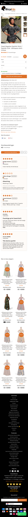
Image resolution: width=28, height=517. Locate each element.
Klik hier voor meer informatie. (8, 132)
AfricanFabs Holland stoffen (14, 435)
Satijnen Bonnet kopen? (14, 462)
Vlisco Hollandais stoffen (14, 465)
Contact (14, 403)
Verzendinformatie (14, 405)
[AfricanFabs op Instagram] (10, 471)
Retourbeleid (14, 408)
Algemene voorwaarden (14, 412)
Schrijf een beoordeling (10, 152)
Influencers (14, 428)
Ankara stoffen (14, 444)
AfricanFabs (17, 506)
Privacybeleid (14, 419)
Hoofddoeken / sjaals (14, 447)
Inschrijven (22, 500)
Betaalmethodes (14, 406)
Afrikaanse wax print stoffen (14, 442)
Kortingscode (14, 424)
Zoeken (14, 430)
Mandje (25, 3)
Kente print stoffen (14, 454)
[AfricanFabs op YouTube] (18, 471)
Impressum (14, 421)
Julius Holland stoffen (14, 453)
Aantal (2, 65)
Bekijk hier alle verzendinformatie (14, 481)
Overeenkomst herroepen (14, 413)
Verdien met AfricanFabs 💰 (14, 426)
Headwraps (14, 449)
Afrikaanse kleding (14, 440)
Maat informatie (14, 410)
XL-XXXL (8, 289)
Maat (2, 59)
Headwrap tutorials (14, 417)
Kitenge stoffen (14, 456)
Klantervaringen (14, 399)
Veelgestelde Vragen (14, 401)
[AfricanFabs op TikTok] (12, 471)
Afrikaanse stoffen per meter (14, 438)
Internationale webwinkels (14, 415)
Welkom (5, 1)
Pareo (14, 460)
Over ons (14, 397)
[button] (4, 52)
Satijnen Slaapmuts (14, 445)
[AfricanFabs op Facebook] (15, 471)
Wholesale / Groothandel (14, 422)
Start (2, 13)
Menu (4, 3)
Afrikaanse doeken (14, 437)
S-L (4, 289)
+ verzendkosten (16, 56)
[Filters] (21, 152)
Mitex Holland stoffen (14, 458)
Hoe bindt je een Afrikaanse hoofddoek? (14, 451)
